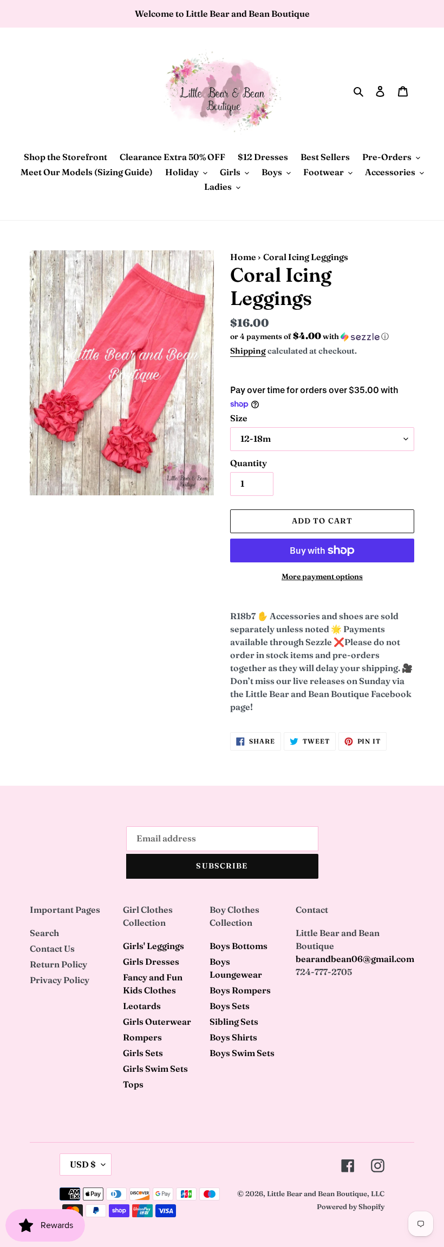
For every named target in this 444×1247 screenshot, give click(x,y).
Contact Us (52, 948)
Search (44, 932)
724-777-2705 (324, 971)
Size (238, 418)
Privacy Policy (59, 979)
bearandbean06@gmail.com (355, 958)
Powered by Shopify (350, 1206)
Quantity (248, 462)
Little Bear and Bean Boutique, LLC (325, 1193)
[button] (309, 336)
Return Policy (58, 964)
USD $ (83, 1164)
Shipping (248, 351)
